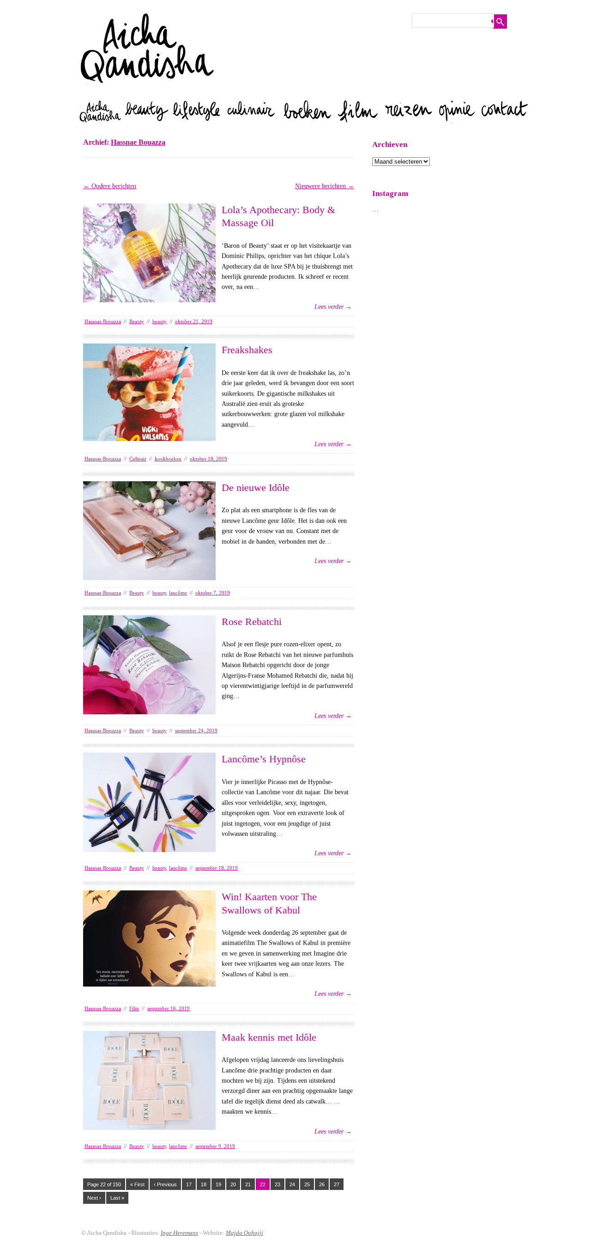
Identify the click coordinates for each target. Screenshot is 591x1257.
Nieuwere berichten (324, 186)
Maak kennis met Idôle (269, 1037)
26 (322, 1184)
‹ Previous (165, 1184)
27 (336, 1184)
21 (248, 1184)
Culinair (137, 458)
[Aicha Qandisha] (147, 92)
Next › (94, 1198)
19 (218, 1184)
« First (137, 1184)
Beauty (136, 321)
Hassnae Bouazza (138, 142)
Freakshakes (247, 350)
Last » (117, 1198)
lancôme (178, 592)
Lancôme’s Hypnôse (264, 759)
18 (203, 1184)
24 (292, 1184)
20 (233, 1184)
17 (189, 1184)
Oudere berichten (109, 186)
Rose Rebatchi (252, 621)
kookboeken (168, 458)
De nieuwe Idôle (255, 487)
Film (134, 1008)
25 (307, 1184)
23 (277, 1184)
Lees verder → (333, 306)
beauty (159, 321)
